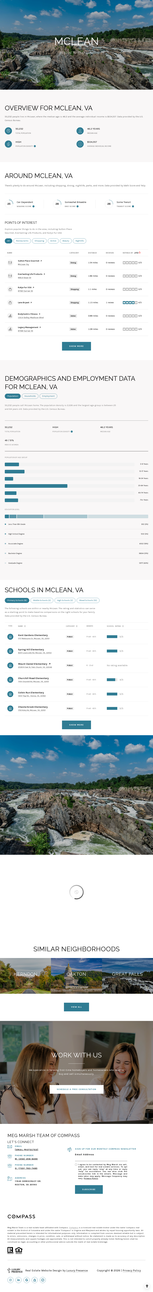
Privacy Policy (91, 1178)
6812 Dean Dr (24, 277)
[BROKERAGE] (43, 1280)
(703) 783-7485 (28, 1168)
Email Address (84, 1154)
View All (76, 1007)
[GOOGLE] (27, 1280)
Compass (73, 1228)
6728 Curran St (25, 331)
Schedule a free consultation (76, 1089)
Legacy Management (28, 327)
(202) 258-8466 (28, 1159)
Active (54, 241)
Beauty (67, 241)
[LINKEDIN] (19, 1280)
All (9, 241)
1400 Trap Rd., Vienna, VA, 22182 (32, 696)
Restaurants (23, 241)
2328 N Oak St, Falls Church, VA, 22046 (35, 667)
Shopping (41, 241)
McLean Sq (23, 264)
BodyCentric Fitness (28, 314)
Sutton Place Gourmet (28, 261)
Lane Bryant (23, 302)
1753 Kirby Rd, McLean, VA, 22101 (32, 710)
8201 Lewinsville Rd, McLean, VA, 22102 (35, 653)
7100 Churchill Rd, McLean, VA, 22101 (33, 682)
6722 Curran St (25, 291)
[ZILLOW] (35, 1280)
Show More (76, 725)
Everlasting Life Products (30, 274)
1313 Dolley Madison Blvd (31, 317)
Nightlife (80, 241)
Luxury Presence (77, 1270)
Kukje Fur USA (25, 287)
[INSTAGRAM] (10, 1280)
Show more (76, 346)
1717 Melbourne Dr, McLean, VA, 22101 (33, 638)
